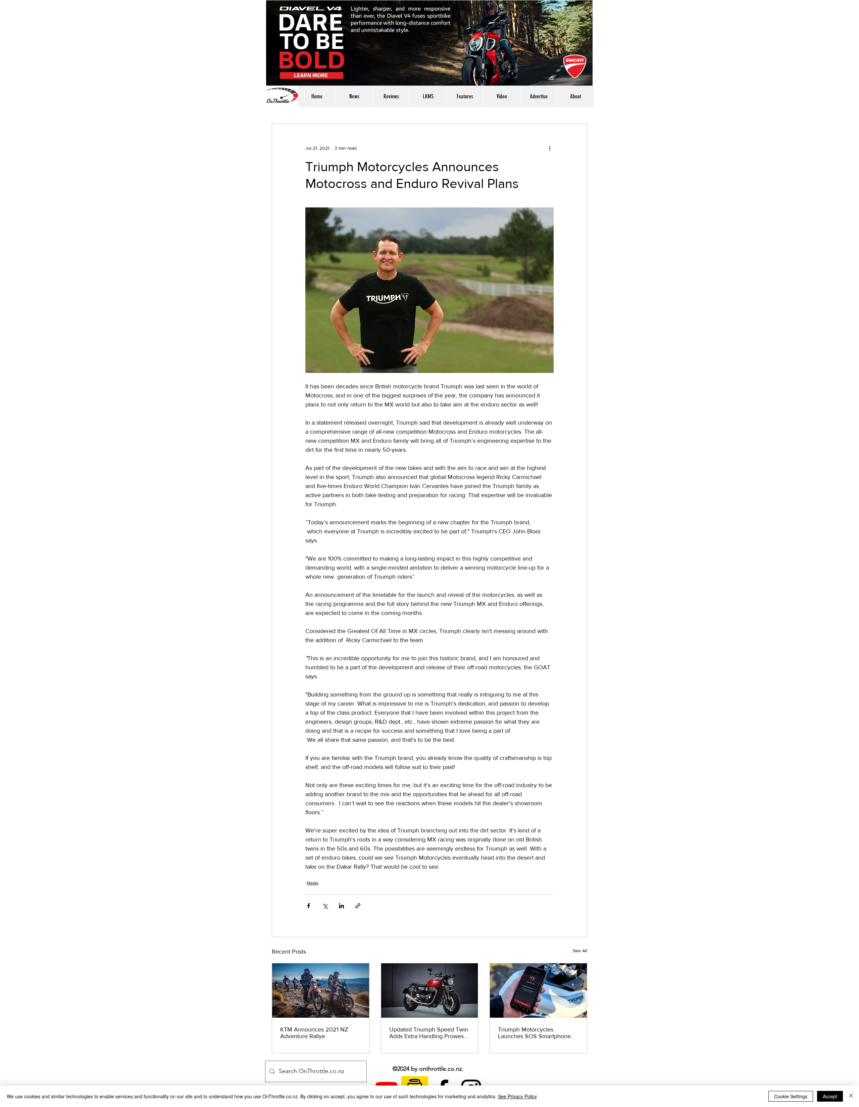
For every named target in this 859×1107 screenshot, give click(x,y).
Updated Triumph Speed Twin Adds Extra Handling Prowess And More (428, 1033)
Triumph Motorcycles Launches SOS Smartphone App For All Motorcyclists (534, 1033)
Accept (830, 1096)
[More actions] (550, 148)
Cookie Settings (790, 1096)
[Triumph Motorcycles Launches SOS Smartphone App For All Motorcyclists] (538, 990)
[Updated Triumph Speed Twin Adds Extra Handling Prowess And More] (429, 990)
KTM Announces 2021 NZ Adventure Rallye (314, 1033)
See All (580, 950)
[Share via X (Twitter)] (325, 906)
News (312, 882)
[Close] (851, 1096)
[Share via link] (358, 906)
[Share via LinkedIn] (341, 906)
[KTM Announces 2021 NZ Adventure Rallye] (320, 990)
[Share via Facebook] (308, 906)
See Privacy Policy (517, 1096)
